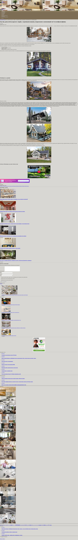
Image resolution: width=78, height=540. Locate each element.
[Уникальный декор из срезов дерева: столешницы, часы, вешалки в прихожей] (8, 197)
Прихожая (3, 11)
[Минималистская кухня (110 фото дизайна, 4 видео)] (8, 404)
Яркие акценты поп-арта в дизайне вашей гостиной (9, 335)
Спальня (3, 13)
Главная (1, 19)
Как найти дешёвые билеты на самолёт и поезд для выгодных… (10, 312)
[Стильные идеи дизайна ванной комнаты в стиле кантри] (8, 246)
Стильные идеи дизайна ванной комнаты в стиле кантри (10, 248)
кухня (30, 524)
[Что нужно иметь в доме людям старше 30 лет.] (8, 468)
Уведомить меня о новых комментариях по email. (8, 278)
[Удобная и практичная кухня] (8, 495)
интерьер (17, 525)
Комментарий (2, 271)
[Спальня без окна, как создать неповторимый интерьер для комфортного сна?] (8, 477)
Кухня (3, 14)
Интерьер (3, 16)
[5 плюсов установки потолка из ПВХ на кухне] (8, 395)
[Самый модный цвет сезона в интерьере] (8, 486)
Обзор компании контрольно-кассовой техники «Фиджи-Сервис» (11, 304)
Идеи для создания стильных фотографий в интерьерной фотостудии (11, 320)
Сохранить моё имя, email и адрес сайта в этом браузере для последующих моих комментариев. (14, 277)
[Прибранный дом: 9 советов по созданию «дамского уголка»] (8, 459)
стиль (44, 524)
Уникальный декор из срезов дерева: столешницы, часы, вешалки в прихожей (14, 199)
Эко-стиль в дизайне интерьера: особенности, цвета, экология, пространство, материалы (15, 260)
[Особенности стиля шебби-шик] (8, 450)
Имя (1, 272)
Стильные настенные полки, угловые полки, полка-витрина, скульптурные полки (14, 223)
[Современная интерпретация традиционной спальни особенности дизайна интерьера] (6, 327)
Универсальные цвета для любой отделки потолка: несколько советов (12, 211)
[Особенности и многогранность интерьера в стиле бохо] (8, 413)
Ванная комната (5, 15)
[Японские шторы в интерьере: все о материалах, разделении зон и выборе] (8, 234)
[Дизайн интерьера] (3, 7)
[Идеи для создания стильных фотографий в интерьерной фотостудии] (6, 319)
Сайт (0, 275)
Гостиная (3, 12)
